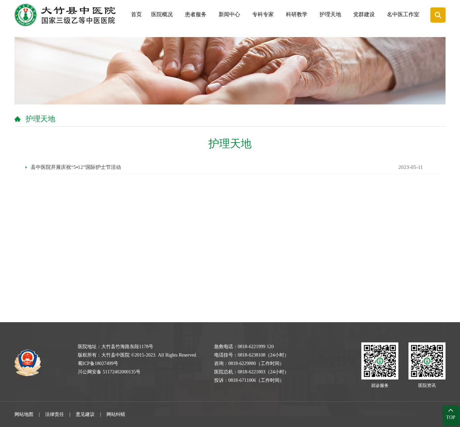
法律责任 (54, 414)
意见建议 (85, 414)
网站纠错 (115, 414)
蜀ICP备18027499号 (98, 363)
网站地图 (23, 414)
